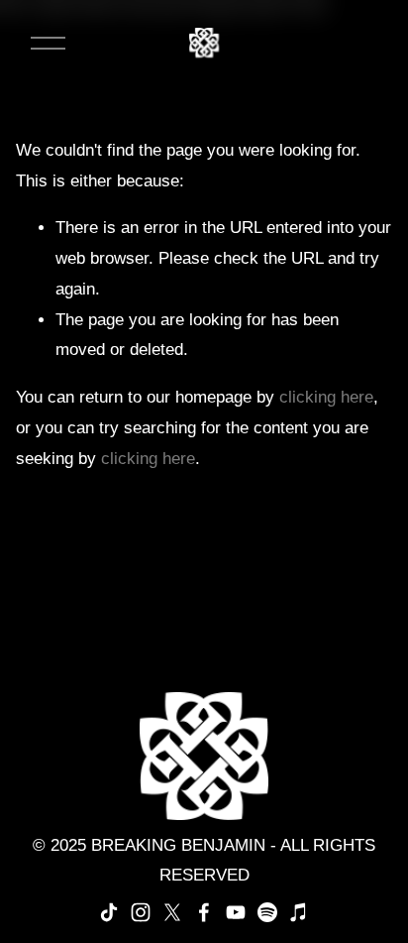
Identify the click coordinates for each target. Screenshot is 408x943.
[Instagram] (141, 912)
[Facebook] (204, 912)
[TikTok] (109, 912)
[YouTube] (236, 912)
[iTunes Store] (299, 912)
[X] (172, 912)
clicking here (326, 397)
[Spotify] (267, 912)
